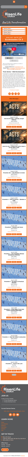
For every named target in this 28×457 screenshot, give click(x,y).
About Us (3, 425)
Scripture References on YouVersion (14, 259)
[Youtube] (17, 414)
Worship (10, 58)
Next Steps (3, 427)
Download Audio (17, 69)
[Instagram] (14, 414)
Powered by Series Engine (14, 378)
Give (2, 430)
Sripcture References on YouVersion (14, 124)
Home (2, 422)
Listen (19, 58)
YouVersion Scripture (14, 90)
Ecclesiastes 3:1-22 (19, 66)
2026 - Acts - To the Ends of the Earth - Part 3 (14, 411)
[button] (14, 2)
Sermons (3, 428)
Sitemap (23, 455)
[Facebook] (10, 414)
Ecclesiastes (12, 68)
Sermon (14, 60)
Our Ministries (4, 423)
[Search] (25, 6)
